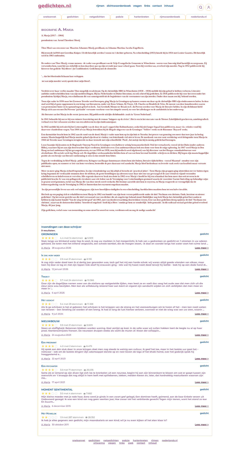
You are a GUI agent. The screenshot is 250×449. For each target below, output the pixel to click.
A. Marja (45, 248)
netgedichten (97, 16)
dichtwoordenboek (119, 5)
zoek (130, 443)
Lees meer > (202, 248)
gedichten (73, 16)
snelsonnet (49, 16)
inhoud (168, 5)
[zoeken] (200, 7)
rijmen (100, 5)
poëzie (119, 16)
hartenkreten (141, 16)
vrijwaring (99, 443)
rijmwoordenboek (170, 16)
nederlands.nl (199, 16)
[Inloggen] (208, 7)
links (147, 5)
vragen (137, 5)
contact (157, 5)
